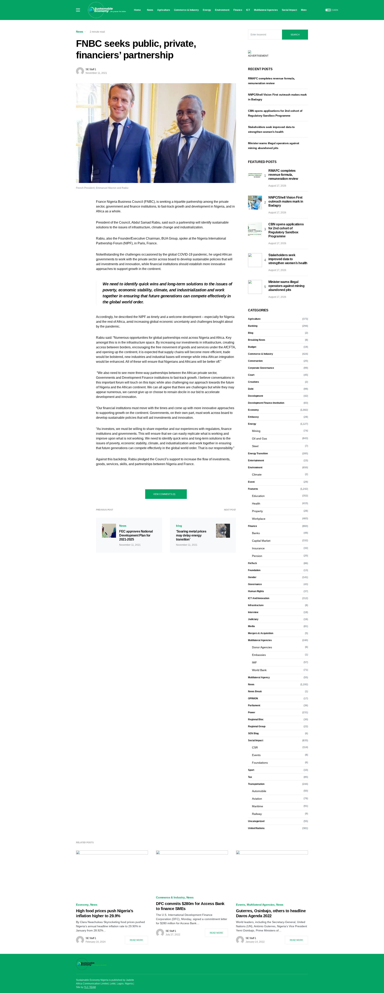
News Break (255, 691)
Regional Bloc (256, 719)
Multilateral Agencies (260, 640)
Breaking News (256, 340)
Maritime (257, 806)
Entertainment (256, 460)
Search (295, 34)
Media (251, 626)
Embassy (253, 417)
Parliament (254, 705)
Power (251, 712)
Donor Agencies (262, 647)
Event (251, 482)
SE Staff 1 (91, 69)
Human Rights (256, 591)
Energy (252, 424)
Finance (252, 526)
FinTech (252, 563)
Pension (257, 555)
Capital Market (261, 540)
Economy (253, 410)
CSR (255, 747)
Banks (256, 533)
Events (256, 755)
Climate (257, 474)
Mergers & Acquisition (260, 633)
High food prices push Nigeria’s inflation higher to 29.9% (104, 913)
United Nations (256, 828)
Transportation (256, 784)
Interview (253, 612)
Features (253, 489)
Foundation (254, 570)
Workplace (258, 518)
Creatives (253, 382)
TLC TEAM (90, 987)
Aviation (257, 798)
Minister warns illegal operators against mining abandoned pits (286, 286)
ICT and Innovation (258, 598)
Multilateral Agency (259, 677)
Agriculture (254, 319)
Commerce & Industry (260, 354)
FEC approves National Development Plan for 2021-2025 (136, 535)
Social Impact (255, 740)
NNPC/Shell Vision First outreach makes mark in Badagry (285, 201)
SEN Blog (253, 733)
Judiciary (253, 619)
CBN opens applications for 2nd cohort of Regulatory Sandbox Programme (286, 230)
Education (258, 495)
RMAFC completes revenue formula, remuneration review (283, 174)
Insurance (258, 548)
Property (257, 511)
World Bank (259, 670)
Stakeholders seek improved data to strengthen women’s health (287, 259)
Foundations (260, 762)
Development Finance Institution (266, 403)
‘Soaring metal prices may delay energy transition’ (191, 535)
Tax (250, 777)
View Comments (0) (164, 494)
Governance (255, 584)
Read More (136, 940)
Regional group (256, 726)
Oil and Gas (259, 438)
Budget (252, 347)
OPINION (253, 698)
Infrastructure (256, 605)
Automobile (259, 791)
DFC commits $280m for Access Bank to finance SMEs (190, 906)
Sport (251, 770)
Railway (257, 813)
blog (179, 525)
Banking (252, 326)
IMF (254, 662)
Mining (256, 431)
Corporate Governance (261, 368)
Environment (255, 467)
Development (255, 396)
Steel (255, 446)
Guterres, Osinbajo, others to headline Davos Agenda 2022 (271, 913)
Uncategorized (256, 821)
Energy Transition (258, 453)
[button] (78, 10)
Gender (252, 577)
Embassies (259, 654)
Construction (255, 361)
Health (256, 503)
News (79, 31)
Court (251, 375)
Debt (250, 389)
